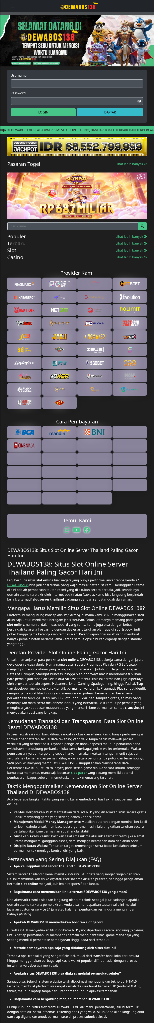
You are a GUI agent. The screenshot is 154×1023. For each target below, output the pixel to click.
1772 (61, 188)
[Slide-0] (48, 71)
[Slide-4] (77, 71)
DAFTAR (110, 122)
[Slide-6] (91, 71)
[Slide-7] (99, 71)
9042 (105, 188)
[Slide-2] (63, 71)
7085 (17, 188)
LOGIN (43, 122)
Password (18, 103)
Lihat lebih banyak (130, 174)
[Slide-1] (55, 71)
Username (18, 85)
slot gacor (79, 881)
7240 (83, 188)
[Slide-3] (70, 71)
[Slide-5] (84, 71)
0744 (39, 188)
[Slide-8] (106, 71)
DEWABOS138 (17, 693)
